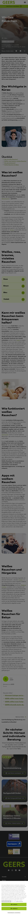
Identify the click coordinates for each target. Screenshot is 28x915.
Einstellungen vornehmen (14, 912)
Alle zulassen (14, 904)
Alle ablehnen (14, 908)
